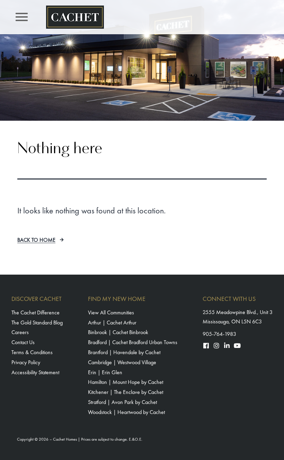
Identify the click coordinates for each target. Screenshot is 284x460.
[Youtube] (237, 345)
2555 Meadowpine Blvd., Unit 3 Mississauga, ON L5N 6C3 (238, 317)
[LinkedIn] (226, 345)
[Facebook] (206, 345)
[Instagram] (216, 345)
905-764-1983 (219, 334)
